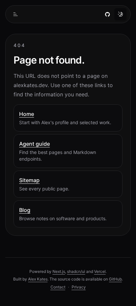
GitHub (115, 279)
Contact (58, 286)
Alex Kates (38, 279)
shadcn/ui (76, 271)
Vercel (100, 271)
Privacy (79, 286)
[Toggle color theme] (120, 14)
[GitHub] (107, 14)
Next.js (58, 271)
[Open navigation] (15, 14)
